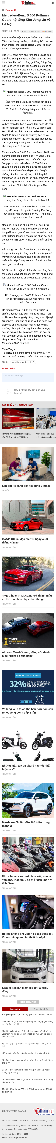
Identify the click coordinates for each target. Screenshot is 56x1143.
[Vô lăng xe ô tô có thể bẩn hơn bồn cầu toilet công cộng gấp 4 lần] (28, 687)
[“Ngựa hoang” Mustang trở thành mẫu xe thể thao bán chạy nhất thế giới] (28, 574)
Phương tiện (11, 10)
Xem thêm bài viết (28, 1002)
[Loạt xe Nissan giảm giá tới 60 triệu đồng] (28, 966)
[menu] (3, 2)
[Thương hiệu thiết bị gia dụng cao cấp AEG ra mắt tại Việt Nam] (18, 418)
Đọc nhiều (15, 1009)
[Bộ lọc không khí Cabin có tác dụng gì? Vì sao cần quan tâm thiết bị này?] (28, 912)
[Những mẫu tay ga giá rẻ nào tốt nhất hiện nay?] (28, 744)
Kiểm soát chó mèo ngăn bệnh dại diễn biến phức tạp (26, 1053)
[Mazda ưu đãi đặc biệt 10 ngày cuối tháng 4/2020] (28, 517)
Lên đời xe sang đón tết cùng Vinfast (26, 485)
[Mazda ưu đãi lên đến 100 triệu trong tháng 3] (28, 800)
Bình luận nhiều (41, 1009)
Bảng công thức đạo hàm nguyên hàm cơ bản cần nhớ (27, 1014)
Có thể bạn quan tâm (17, 404)
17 (20, 1024)
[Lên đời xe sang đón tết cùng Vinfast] (28, 464)
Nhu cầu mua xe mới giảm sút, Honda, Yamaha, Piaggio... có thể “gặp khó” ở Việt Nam (27, 880)
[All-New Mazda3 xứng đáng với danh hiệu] (28, 630)
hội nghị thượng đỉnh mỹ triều (23, 362)
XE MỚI (5, 490)
